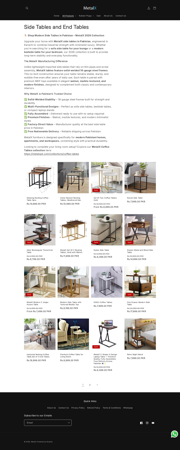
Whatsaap (128, 408)
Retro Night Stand (135, 354)
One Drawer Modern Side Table (138, 303)
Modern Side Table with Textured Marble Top (70, 303)
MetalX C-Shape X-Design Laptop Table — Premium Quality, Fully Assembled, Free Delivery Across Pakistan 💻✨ (105, 358)
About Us (51, 408)
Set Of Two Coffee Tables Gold (105, 199)
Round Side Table (135, 198)
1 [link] (82, 384)
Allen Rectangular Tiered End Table (40, 251)
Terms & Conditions (112, 408)
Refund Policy (93, 408)
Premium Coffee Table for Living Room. (71, 355)
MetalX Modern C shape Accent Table (37, 303)
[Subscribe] (68, 423)
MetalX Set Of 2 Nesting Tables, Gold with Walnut (71, 251)
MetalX (34, 442)
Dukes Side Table (101, 250)
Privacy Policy (78, 408)
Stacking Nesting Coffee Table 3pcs (37, 199)
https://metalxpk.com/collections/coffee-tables (51, 153)
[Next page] (97, 385)
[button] (27, 8)
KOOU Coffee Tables (103, 302)
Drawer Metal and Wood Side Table (140, 251)
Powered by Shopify (45, 442)
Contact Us (64, 408)
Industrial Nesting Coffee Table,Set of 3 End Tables (38, 355)
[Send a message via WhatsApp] (174, 434)
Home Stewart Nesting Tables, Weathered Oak (70, 199)
